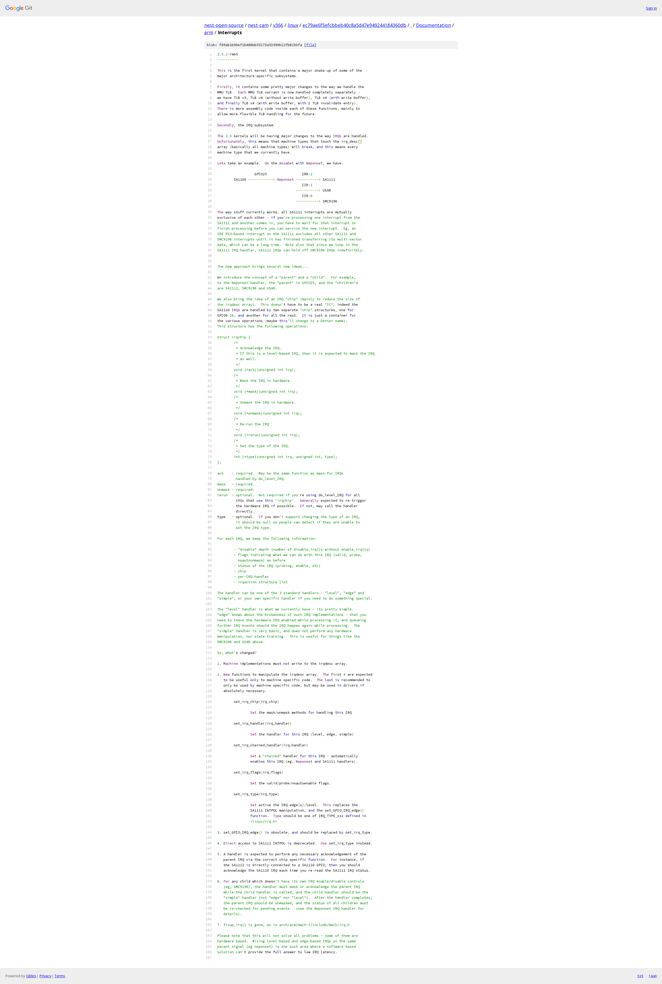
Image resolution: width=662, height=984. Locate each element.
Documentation (433, 25)
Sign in (651, 8)
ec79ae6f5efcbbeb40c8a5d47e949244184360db (354, 25)
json (653, 975)
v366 (278, 25)
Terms (59, 975)
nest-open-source (224, 25)
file (310, 45)
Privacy (45, 975)
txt (640, 975)
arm (208, 32)
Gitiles (31, 975)
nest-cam (258, 25)
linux (293, 25)
